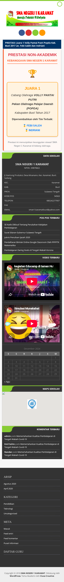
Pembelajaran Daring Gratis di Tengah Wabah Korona (28, 250)
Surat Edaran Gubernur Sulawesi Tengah (22, 232)
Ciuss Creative (47, 576)
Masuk (7, 528)
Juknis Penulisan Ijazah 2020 (17, 237)
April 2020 (8, 488)
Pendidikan (9, 503)
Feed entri (8, 533)
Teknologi (8, 508)
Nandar (8, 452)
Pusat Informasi (11, 543)
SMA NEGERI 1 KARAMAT (33, 573)
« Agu (7, 381)
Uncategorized (10, 513)
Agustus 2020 (10, 483)
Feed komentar (11, 538)
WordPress (15, 576)
